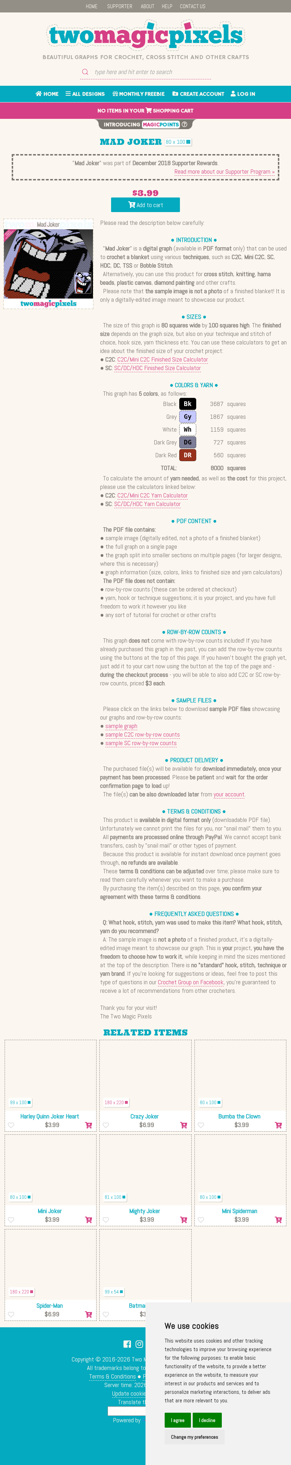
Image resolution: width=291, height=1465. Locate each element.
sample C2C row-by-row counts (142, 734)
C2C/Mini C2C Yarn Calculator (152, 495)
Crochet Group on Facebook (191, 982)
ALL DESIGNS (88, 94)
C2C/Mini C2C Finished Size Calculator (162, 359)
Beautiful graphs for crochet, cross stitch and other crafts (145, 57)
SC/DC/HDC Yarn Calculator (147, 504)
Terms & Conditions (112, 1376)
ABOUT (147, 6)
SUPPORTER (119, 6)
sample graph (121, 726)
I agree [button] (178, 1420)
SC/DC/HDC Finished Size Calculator (157, 368)
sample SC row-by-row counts (141, 743)
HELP (167, 6)
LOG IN (245, 94)
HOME (92, 6)
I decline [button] (207, 1420)
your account (229, 794)
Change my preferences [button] (194, 1437)
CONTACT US (192, 6)
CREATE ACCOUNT (201, 94)
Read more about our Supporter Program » (225, 171)
